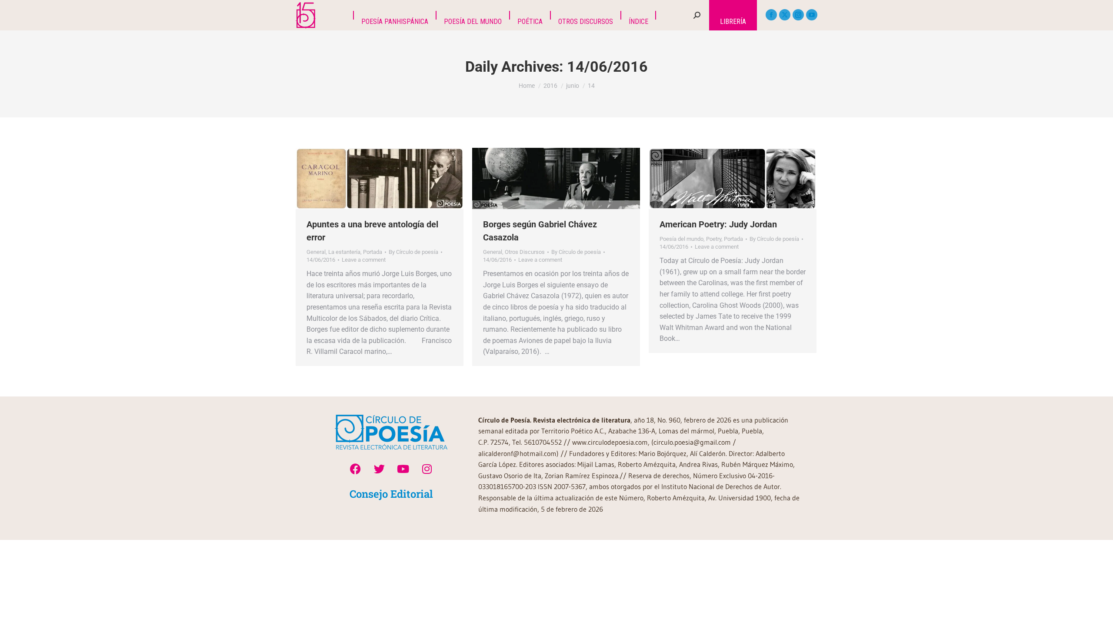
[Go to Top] (1100, 613)
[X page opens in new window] (784, 14)
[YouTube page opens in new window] (811, 14)
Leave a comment (364, 259)
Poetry (713, 239)
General (316, 252)
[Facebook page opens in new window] (771, 14)
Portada (372, 252)
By (413, 252)
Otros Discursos (525, 252)
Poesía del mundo (681, 239)
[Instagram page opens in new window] (798, 14)
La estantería (344, 252)
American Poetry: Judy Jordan (718, 224)
